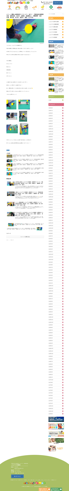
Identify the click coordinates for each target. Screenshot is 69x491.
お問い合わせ (58, 2)
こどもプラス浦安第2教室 (53, 34)
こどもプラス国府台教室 (53, 26)
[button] (63, 13)
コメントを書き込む (25, 236)
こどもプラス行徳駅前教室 (54, 24)
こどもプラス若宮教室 (53, 37)
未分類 (8, 150)
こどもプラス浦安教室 (53, 29)
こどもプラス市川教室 (53, 32)
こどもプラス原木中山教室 (54, 21)
